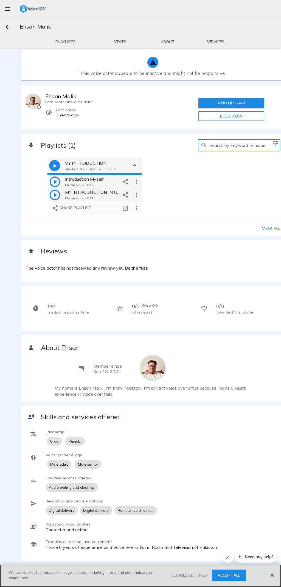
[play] (55, 181)
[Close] (272, 575)
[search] (203, 145)
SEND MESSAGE (231, 102)
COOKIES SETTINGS (189, 575)
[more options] (136, 181)
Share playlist (74, 207)
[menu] (7, 8)
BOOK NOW (231, 116)
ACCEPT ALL (229, 575)
